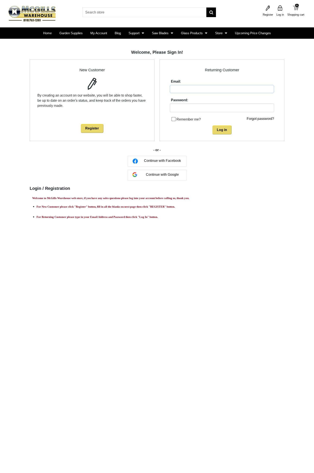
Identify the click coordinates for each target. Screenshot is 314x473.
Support (134, 33)
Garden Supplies (71, 33)
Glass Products (192, 33)
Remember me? (188, 119)
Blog (118, 33)
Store (219, 33)
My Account (98, 33)
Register (268, 14)
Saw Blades (160, 33)
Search (211, 12)
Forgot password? (260, 118)
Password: (179, 100)
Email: (176, 81)
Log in (280, 14)
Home (47, 33)
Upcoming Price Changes (253, 33)
